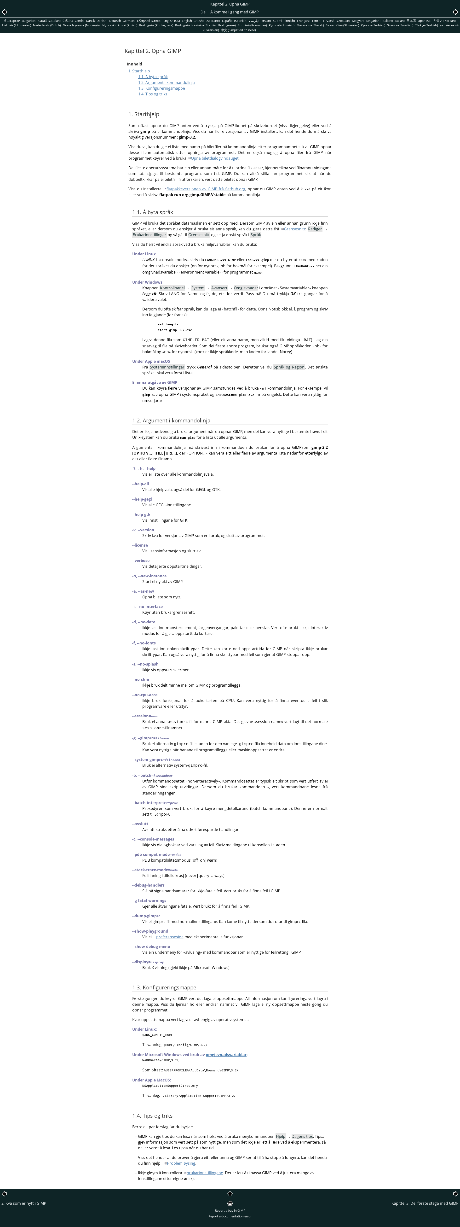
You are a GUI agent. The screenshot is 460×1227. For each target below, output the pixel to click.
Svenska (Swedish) (400, 25)
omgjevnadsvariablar (226, 1054)
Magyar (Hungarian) (366, 20)
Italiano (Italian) (393, 20)
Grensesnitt (294, 229)
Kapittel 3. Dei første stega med (425, 1203)
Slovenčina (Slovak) (310, 25)
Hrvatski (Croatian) (336, 20)
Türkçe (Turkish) (426, 25)
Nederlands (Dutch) (47, 25)
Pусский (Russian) (281, 25)
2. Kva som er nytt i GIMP (23, 1203)
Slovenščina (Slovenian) (342, 25)
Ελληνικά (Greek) (149, 20)
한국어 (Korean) (444, 20)
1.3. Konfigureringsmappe (161, 88)
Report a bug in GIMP (230, 1210)
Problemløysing (181, 1163)
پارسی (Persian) (260, 20)
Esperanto (213, 20)
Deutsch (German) (122, 20)
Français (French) (309, 20)
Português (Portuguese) (156, 25)
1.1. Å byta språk (153, 76)
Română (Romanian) (252, 25)
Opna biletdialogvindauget (215, 158)
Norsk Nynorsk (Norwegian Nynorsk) (89, 25)
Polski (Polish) (127, 25)
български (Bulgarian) (20, 20)
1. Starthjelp (139, 71)
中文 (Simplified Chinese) (238, 30)
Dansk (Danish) (96, 20)
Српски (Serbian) (373, 25)
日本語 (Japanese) (419, 20)
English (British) (193, 20)
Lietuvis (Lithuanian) (16, 25)
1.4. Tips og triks (152, 94)
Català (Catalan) (49, 20)
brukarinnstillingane (205, 1172)
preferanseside (170, 937)
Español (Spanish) (234, 20)
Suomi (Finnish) (284, 20)
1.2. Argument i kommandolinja (166, 82)
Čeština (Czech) (73, 20)
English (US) (171, 20)
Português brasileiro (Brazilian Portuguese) (205, 25)
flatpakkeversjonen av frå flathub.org (206, 189)
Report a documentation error (230, 1216)
